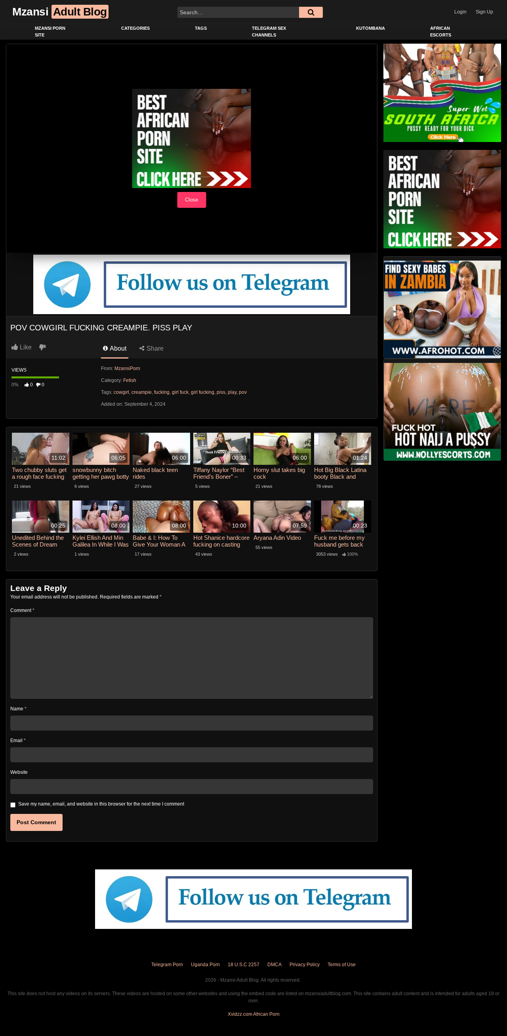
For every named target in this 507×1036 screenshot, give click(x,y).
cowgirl (121, 392)
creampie (142, 392)
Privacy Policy (305, 964)
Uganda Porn (205, 964)
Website (19, 772)
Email (18, 740)
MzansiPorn (127, 368)
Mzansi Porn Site (50, 31)
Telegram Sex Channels (269, 31)
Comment (22, 610)
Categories (135, 28)
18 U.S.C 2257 (243, 964)
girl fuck (180, 392)
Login (460, 12)
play (232, 392)
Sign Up (484, 12)
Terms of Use (342, 964)
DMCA (274, 964)
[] (311, 12)
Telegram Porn (167, 964)
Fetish (129, 380)
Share (154, 348)
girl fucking (202, 392)
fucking (162, 392)
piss (221, 392)
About (117, 348)
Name (18, 709)
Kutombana (370, 28)
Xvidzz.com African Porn (254, 1014)
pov (243, 392)
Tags (201, 28)
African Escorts (440, 31)
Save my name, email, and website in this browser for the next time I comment (101, 804)
